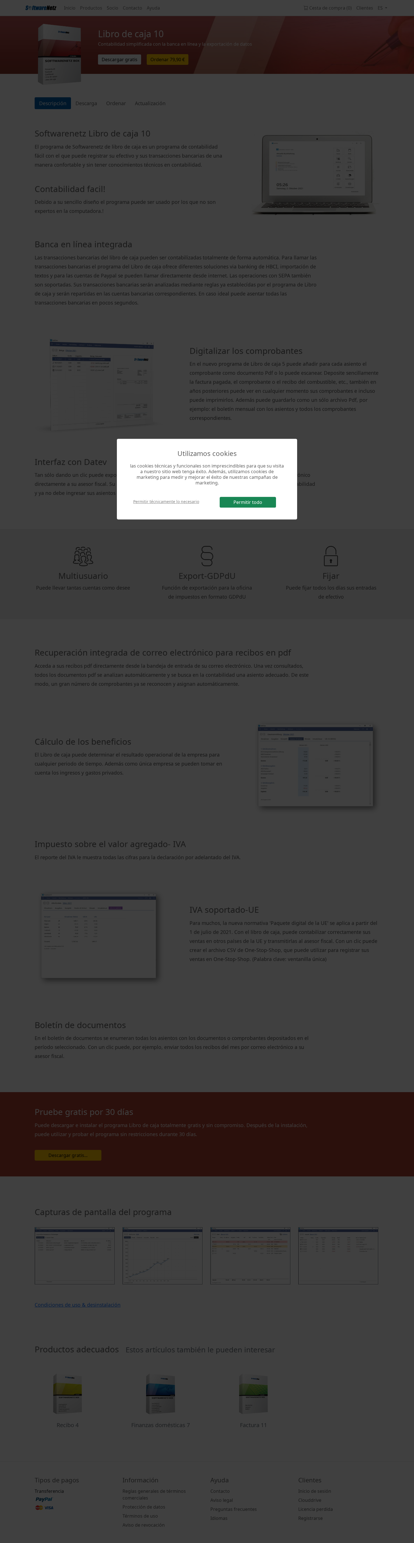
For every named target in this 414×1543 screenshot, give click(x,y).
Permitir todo (247, 502)
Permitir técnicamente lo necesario (166, 501)
